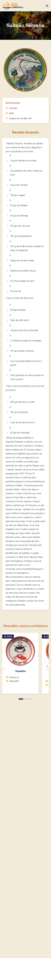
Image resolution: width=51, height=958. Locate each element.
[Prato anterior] (3, 666)
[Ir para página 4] (29, 699)
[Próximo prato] (47, 666)
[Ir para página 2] (25, 699)
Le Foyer (13, 108)
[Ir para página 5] (31, 699)
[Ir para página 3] (27, 699)
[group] (25, 664)
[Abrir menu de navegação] (47, 5)
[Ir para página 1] (21, 699)
